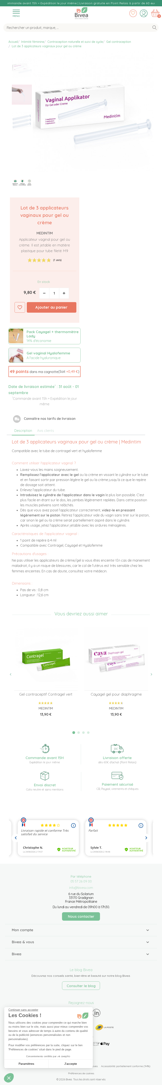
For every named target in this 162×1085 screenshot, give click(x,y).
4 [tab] (88, 732)
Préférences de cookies (81, 1073)
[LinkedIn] (96, 1012)
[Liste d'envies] (133, 13)
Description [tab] (23, 430)
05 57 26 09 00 (81, 881)
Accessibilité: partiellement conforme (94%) (125, 1066)
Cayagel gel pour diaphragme (116, 694)
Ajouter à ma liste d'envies (20, 307)
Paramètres (26, 1063)
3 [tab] (83, 732)
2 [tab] (78, 732)
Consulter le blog (81, 986)
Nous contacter (81, 916)
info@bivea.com (81, 888)
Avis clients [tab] (45, 430)
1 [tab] (73, 732)
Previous (13, 674)
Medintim (44, 233)
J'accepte (70, 1063)
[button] (44, 371)
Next (149, 674)
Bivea (81, 12)
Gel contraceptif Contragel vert (45, 694)
